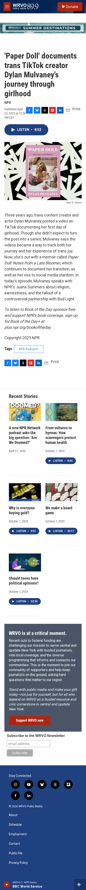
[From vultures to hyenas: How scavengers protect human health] (61, 412)
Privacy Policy (18, 862)
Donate (72, 7)
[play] (6, 884)
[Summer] (43, 28)
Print (76, 108)
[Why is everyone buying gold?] (25, 492)
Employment (18, 834)
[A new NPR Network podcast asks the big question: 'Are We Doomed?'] (25, 412)
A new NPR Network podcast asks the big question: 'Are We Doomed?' (25, 435)
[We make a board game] (61, 492)
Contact (14, 843)
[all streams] (80, 884)
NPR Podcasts (29, 349)
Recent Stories (23, 396)
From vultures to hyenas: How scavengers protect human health (60, 435)
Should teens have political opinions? (24, 580)
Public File (15, 853)
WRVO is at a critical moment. (38, 633)
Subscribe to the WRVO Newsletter (36, 736)
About (13, 815)
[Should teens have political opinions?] (25, 562)
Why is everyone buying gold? (22, 510)
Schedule (15, 824)
